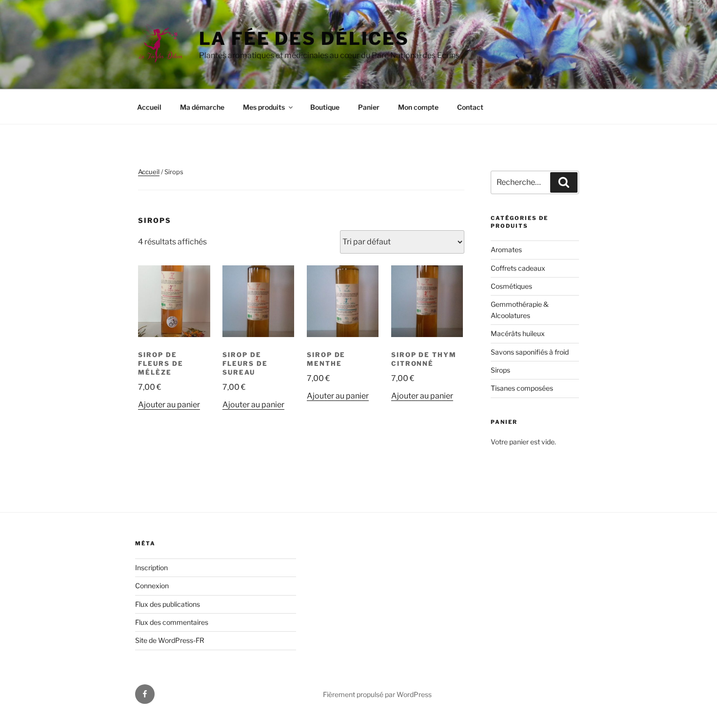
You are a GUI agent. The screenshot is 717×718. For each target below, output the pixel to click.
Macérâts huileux (518, 333)
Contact (470, 107)
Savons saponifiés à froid (530, 352)
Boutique (324, 107)
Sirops (500, 370)
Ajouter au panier (169, 404)
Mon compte (418, 107)
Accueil (149, 107)
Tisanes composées (522, 388)
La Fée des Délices (304, 38)
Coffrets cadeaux (518, 268)
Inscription (151, 567)
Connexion (152, 585)
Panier (368, 107)
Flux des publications (167, 604)
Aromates (506, 249)
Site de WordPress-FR (169, 640)
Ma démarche (202, 107)
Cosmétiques (511, 286)
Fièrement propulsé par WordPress (377, 694)
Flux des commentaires (171, 622)
